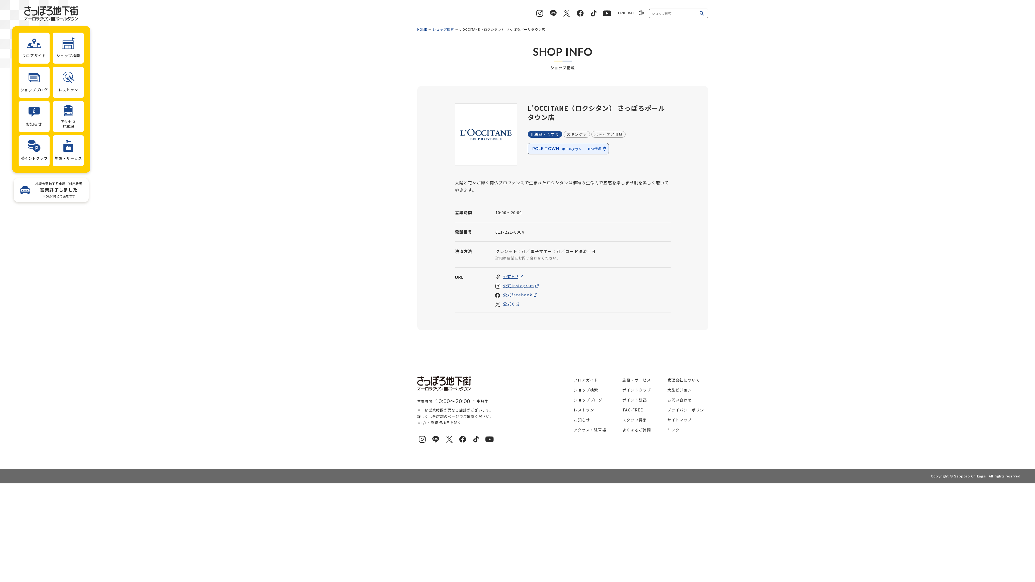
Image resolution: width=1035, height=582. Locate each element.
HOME (422, 29)
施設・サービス (636, 380)
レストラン (584, 410)
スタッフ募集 (634, 419)
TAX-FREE (632, 410)
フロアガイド (586, 380)
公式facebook (517, 294)
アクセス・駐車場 (590, 429)
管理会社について (683, 380)
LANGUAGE (627, 13)
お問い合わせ (679, 400)
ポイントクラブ (636, 390)
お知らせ (582, 419)
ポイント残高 (634, 400)
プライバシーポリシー (687, 410)
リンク (673, 429)
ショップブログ (588, 400)
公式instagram (518, 285)
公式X (509, 304)
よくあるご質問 (636, 429)
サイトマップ (679, 419)
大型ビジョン (679, 390)
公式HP (510, 276)
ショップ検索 (443, 29)
